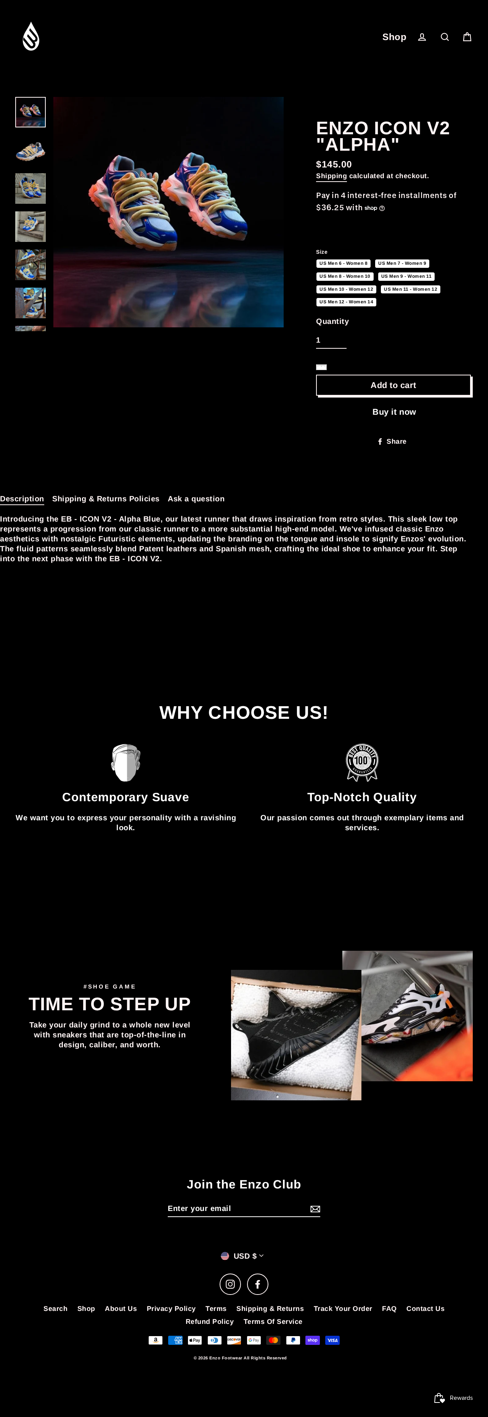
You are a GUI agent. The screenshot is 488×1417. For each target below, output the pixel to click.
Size (321, 252)
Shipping (331, 176)
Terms (216, 1308)
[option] (168, 212)
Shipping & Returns (270, 1308)
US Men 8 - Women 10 (345, 275)
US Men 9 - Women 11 (406, 275)
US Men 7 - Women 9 (402, 262)
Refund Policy (210, 1321)
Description (22, 498)
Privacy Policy (171, 1308)
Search (55, 1308)
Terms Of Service (273, 1321)
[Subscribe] (314, 1208)
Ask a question (196, 498)
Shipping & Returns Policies (106, 498)
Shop (394, 37)
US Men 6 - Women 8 (343, 262)
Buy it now (394, 412)
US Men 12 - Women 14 (346, 301)
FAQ (389, 1308)
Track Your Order (343, 1308)
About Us (121, 1308)
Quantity (332, 321)
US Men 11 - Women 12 (410, 288)
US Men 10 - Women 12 (346, 288)
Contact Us (425, 1308)
